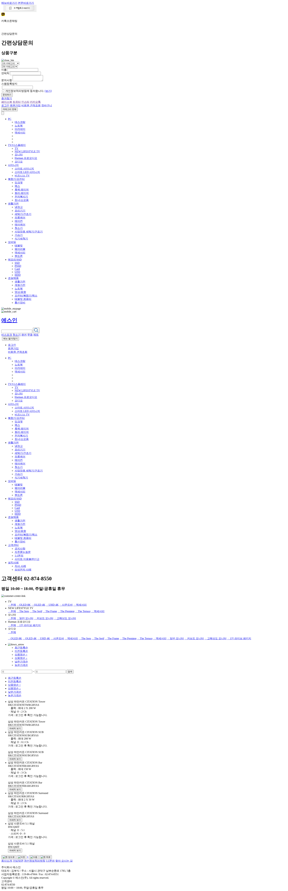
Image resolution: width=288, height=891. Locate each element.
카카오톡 (35, 101)
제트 (36, 334)
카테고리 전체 (9, 109)
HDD (18, 275)
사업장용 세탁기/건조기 (29, 231)
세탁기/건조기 (23, 214)
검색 (70, 671)
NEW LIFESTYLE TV (27, 151)
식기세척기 (21, 238)
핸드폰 (19, 256)
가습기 (19, 235)
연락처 (5, 73)
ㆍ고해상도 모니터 (65, 618)
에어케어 (20, 224)
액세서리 (20, 132)
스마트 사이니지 (24, 168)
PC (9, 119)
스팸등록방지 (9, 83)
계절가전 (20, 285)
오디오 (19, 161)
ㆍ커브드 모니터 (43, 618)
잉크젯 (19, 182)
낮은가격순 (21, 661)
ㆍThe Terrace (82, 611)
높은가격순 (21, 665)
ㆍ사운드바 (66, 604)
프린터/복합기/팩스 (26, 295)
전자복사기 (21, 196)
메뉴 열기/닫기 (10, 338)
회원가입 (15, 105)
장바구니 (46, 105)
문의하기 (7, 95)
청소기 (19, 228)
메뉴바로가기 (9, 3)
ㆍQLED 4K (38, 604)
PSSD (18, 265)
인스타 (25, 101)
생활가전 (13, 203)
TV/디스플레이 (17, 145)
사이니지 (13, 165)
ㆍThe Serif (36, 611)
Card (17, 269)
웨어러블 (20, 249)
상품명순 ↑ (21, 654)
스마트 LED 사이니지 (27, 172)
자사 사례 (20, 566)
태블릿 (19, 245)
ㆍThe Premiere (66, 611)
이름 (4, 69)
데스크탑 (20, 122)
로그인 (5, 105)
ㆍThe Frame (50, 611)
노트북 (19, 125)
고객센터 (13, 545)
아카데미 (20, 129)
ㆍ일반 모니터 (25, 618)
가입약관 (18, 860)
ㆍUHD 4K (52, 604)
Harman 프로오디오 (26, 158)
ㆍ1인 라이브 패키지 (29, 625)
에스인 (9, 320)
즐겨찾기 (6, 98)
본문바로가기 (26, 3)
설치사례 (13, 562)
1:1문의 (19, 555)
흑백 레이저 (22, 189)
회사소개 (6, 860)
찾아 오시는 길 (64, 860)
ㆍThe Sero (23, 611)
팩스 (17, 186)
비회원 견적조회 (31, 105)
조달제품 (13, 278)
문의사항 (6, 80)
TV (16, 148)
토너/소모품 (22, 200)
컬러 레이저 (22, 193)
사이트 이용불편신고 (27, 559)
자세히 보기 (15, 728)
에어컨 (19, 221)
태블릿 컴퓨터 (23, 299)
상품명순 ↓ (21, 658)
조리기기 (20, 210)
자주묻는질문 (23, 552)
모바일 (12, 242)
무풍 (30, 334)
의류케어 (20, 217)
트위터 (17, 101)
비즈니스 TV (22, 175)
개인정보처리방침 (34, 860)
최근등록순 (21, 647)
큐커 (24, 334)
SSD (17, 263)
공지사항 (20, 548)
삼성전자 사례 (23, 569)
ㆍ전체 (12, 604)
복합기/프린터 (16, 179)
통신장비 (20, 302)
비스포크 (6, 334)
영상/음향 (20, 292)
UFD (17, 271)
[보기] (48, 91)
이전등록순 (21, 651)
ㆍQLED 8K (24, 604)
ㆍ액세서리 (80, 604)
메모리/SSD (15, 259)
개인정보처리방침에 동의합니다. (28, 91)
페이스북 (6, 101)
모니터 (19, 154)
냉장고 (19, 207)
